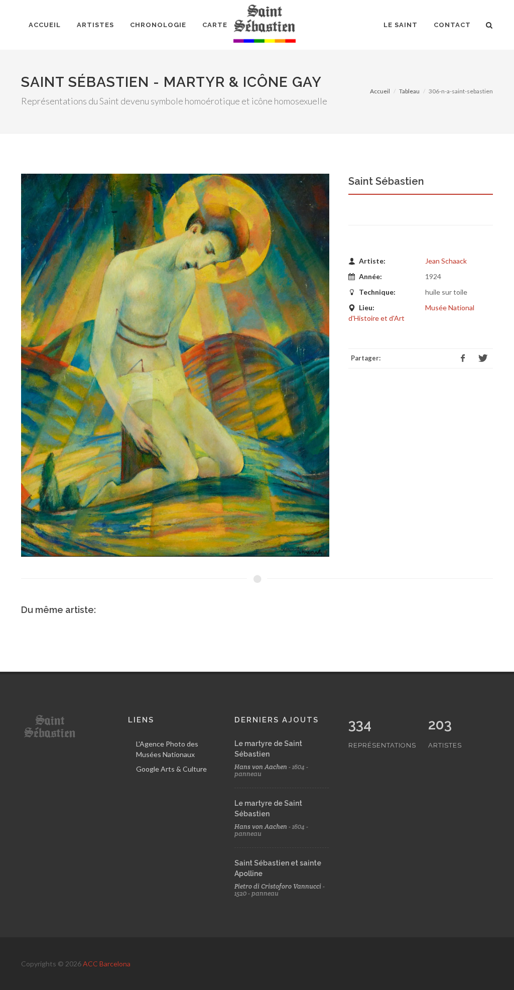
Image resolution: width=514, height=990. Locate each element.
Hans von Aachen (260, 767)
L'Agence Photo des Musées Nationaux (167, 749)
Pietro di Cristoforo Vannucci (277, 886)
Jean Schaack (446, 261)
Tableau (409, 91)
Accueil (380, 91)
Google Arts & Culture (171, 769)
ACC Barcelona (107, 963)
